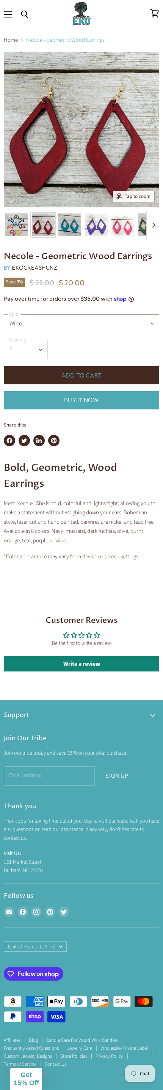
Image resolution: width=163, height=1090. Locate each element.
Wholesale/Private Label (124, 1048)
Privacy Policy (109, 1056)
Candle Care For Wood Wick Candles (82, 1040)
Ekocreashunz (34, 267)
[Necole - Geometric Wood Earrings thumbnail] (16, 225)
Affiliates (12, 1040)
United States (32, 947)
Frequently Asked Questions (31, 1048)
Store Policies (73, 1056)
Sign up (117, 775)
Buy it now (81, 400)
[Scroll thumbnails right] (152, 225)
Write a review (81, 664)
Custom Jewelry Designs (28, 1056)
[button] (26, 1079)
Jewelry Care (79, 1048)
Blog (33, 1040)
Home (11, 40)
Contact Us (55, 1064)
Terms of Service (20, 1064)
